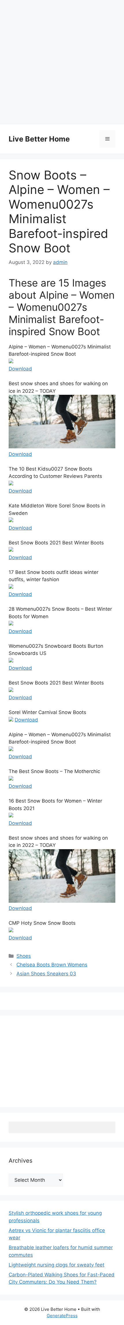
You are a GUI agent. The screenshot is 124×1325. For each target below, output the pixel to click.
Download (20, 369)
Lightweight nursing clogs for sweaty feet (56, 1265)
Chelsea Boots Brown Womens (51, 965)
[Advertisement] (62, 62)
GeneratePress (62, 1315)
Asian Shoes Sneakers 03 (46, 974)
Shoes (23, 956)
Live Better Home (39, 139)
